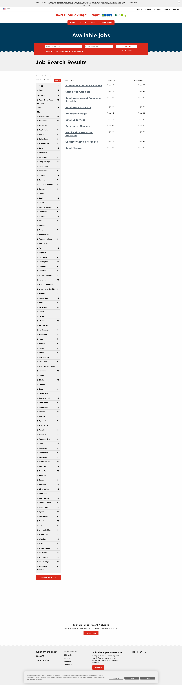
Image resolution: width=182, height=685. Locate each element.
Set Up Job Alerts (49, 577)
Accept (147, 678)
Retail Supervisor (75, 119)
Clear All (57, 80)
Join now (98, 667)
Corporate (76, 51)
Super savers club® (46, 652)
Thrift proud (106, 22)
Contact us (68, 665)
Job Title (69, 80)
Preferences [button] (39, 679)
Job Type (40, 86)
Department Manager (77, 126)
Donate (93, 22)
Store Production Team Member (83, 85)
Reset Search (127, 51)
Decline (132, 678)
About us (175, 9)
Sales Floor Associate (77, 91)
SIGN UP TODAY (91, 633)
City (38, 112)
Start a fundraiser (144, 9)
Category (40, 96)
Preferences (116, 678)
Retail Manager (74, 148)
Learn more (86, 5)
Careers (167, 9)
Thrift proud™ (44, 660)
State (38, 108)
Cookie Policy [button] (78, 677)
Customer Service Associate (81, 141)
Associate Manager (76, 113)
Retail (47, 51)
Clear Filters (40, 103)
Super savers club (78, 22)
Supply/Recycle (61, 51)
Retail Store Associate (78, 107)
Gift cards (157, 9)
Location (110, 80)
